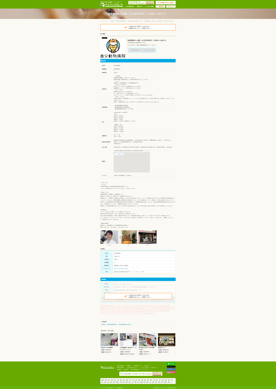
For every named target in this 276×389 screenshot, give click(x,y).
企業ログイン (147, 365)
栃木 (136, 380)
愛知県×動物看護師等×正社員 (135, 21)
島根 (127, 382)
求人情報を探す (130, 6)
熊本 (156, 382)
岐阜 (148, 380)
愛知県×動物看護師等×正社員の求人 (125, 324)
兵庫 (105, 382)
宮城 (112, 380)
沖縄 (169, 382)
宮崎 (159, 382)
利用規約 (126, 369)
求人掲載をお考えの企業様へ (166, 2)
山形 (118, 380)
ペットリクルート (104, 21)
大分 (150, 382)
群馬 (139, 380)
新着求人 (129, 365)
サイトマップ (145, 369)
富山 (157, 380)
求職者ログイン (138, 365)
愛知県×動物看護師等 (121, 21)
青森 (106, 380)
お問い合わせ (154, 367)
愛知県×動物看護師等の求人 (112, 324)
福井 (163, 380)
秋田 (115, 380)
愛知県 (112, 21)
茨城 (142, 380)
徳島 (135, 382)
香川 (138, 382)
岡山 (130, 382)
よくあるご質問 (149, 6)
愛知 (145, 380)
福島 (121, 380)
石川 (160, 380)
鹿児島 (165, 382)
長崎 (162, 382)
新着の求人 (140, 6)
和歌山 (117, 382)
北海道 (102, 380)
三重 (154, 380)
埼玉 (130, 380)
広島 (121, 382)
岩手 (109, 380)
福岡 (147, 382)
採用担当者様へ (120, 367)
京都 (111, 382)
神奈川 (127, 380)
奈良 (108, 382)
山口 (132, 382)
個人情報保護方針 (135, 369)
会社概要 (119, 369)
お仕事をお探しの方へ (132, 367)
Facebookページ (171, 369)
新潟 (166, 380)
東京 (124, 380)
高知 (144, 382)
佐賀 (153, 382)
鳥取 (124, 382)
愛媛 (141, 382)
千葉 (133, 380)
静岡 (151, 380)
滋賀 (114, 382)
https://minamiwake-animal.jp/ (121, 268)
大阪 (102, 382)
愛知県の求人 (103, 324)
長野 (169, 380)
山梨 (172, 380)
